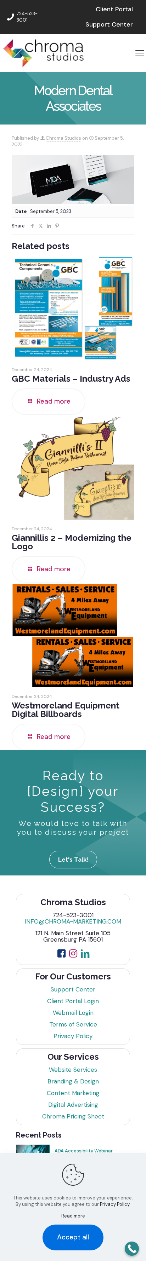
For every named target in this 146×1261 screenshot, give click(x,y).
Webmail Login (73, 1013)
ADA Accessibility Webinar (84, 1151)
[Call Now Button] (132, 1249)
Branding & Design (73, 1081)
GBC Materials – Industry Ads (71, 379)
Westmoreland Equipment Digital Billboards (65, 709)
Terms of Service (73, 1024)
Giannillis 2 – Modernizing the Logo (71, 542)
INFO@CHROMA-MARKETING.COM (73, 921)
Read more (73, 1216)
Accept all (73, 1237)
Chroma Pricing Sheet (73, 1116)
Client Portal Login (73, 1001)
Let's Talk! (73, 859)
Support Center (73, 989)
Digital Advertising (73, 1105)
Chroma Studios (63, 138)
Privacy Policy (73, 1036)
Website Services (73, 1070)
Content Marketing (73, 1093)
